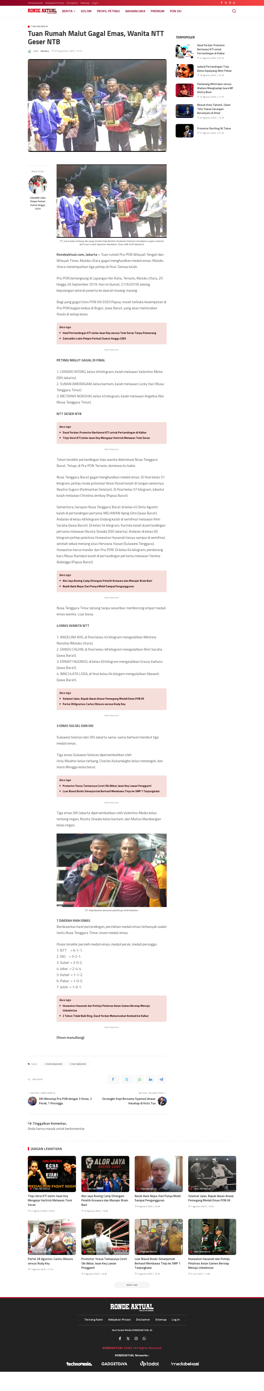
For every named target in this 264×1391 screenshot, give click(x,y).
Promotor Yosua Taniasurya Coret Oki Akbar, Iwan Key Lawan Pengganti (107, 786)
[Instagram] (230, 3)
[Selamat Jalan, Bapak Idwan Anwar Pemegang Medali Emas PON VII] (212, 1174)
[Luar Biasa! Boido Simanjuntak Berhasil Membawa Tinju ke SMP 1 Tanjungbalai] (159, 1237)
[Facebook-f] (120, 1338)
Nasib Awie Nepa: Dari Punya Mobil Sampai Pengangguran (98, 586)
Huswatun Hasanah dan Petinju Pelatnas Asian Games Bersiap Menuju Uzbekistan (106, 1008)
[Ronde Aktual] (42, 11)
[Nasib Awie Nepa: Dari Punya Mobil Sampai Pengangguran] (159, 1174)
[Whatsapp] (144, 1338)
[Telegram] (161, 1079)
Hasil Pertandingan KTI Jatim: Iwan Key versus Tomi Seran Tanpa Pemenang (109, 333)
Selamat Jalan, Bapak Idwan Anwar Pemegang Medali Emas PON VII (103, 699)
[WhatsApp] (234, 3)
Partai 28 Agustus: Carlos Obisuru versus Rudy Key (94, 704)
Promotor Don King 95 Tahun (214, 128)
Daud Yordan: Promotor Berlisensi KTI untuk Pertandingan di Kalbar (105, 432)
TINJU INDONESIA (39, 26)
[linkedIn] (150, 1079)
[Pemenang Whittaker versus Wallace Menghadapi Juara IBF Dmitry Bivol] (185, 90)
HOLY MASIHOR (78, 1064)
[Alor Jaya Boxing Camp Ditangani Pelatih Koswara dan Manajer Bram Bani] (105, 1174)
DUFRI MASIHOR (54, 1064)
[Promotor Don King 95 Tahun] (185, 130)
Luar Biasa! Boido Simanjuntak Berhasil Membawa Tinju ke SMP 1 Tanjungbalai (111, 791)
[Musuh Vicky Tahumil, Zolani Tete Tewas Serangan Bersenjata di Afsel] (185, 111)
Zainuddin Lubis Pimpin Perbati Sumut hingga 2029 (38, 203)
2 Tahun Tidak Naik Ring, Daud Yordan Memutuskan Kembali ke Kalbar (106, 1016)
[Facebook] (222, 3)
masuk (50, 1128)
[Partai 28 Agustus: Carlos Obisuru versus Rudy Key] (52, 1237)
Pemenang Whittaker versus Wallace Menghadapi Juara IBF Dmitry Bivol (215, 88)
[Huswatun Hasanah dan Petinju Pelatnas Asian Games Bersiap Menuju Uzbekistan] (212, 1237)
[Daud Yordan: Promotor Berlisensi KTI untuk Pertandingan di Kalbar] (185, 51)
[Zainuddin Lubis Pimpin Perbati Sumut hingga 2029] (37, 184)
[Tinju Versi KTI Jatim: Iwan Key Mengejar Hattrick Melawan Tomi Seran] (52, 1174)
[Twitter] (226, 3)
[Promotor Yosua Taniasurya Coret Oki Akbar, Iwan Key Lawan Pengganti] (105, 1237)
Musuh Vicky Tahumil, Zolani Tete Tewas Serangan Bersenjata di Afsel (214, 109)
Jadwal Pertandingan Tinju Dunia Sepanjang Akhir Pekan (214, 69)
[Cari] (234, 11)
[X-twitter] (128, 1338)
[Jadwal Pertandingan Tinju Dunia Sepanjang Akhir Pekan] (185, 71)
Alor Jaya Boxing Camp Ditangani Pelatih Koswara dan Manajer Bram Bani (107, 581)
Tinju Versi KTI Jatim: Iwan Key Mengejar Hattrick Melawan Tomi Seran (106, 438)
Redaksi (45, 51)
